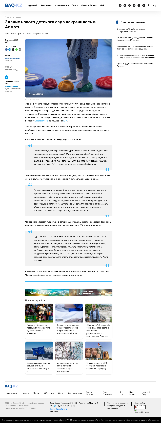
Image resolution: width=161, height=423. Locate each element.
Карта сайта (139, 403)
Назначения (11, 393)
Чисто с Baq (146, 393)
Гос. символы (107, 393)
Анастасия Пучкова (12, 58)
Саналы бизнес (89, 5)
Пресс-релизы (89, 393)
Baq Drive (131, 393)
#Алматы (9, 67)
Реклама (54, 411)
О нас (122, 393)
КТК (65, 120)
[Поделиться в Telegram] (9, 49)
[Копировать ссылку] (20, 49)
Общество (49, 393)
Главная (8, 17)
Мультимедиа (62, 5)
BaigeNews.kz (41, 120)
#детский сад (11, 70)
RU (149, 5)
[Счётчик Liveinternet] (140, 407)
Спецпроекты (75, 393)
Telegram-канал (11, 86)
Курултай (32, 5)
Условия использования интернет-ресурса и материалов (117, 405)
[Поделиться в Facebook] (6, 49)
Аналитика (46, 5)
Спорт (75, 5)
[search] (154, 5)
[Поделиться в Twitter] (13, 49)
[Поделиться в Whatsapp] (16, 49)
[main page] (13, 6)
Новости (18, 17)
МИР (102, 5)
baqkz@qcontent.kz (58, 409)
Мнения (37, 393)
